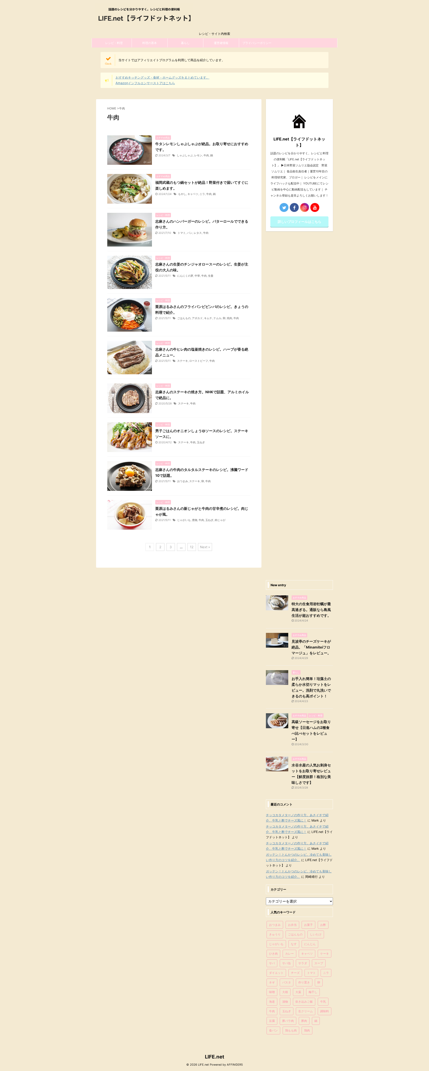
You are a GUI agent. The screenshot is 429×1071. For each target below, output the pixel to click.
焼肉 (229, 318)
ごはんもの (184, 318)
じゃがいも (184, 520)
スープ (318, 963)
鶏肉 (307, 1030)
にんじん (310, 944)
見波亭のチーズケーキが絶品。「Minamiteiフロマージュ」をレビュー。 (311, 647)
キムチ (208, 318)
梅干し (313, 992)
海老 (272, 1001)
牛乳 (323, 1001)
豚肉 (304, 1021)
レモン (198, 155)
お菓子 (308, 925)
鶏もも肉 (291, 1030)
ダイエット (276, 973)
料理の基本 (149, 43)
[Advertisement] (299, 405)
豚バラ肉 (288, 1021)
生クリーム (305, 1011)
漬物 (285, 1001)
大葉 (298, 992)
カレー (289, 953)
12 (191, 547)
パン (189, 232)
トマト (182, 232)
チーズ (295, 973)
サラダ (302, 963)
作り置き (304, 982)
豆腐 (272, 1021)
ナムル (217, 318)
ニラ (202, 194)
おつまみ (182, 481)
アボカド (197, 318)
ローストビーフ (198, 360)
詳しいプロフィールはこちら (299, 222)
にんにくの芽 (185, 275)
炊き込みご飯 (304, 1001)
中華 (197, 275)
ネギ (272, 982)
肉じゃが (220, 520)
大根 (285, 992)
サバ (272, 963)
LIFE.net (214, 1057)
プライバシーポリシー (256, 43)
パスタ (286, 982)
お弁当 (292, 925)
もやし (182, 194)
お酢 (323, 925)
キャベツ (192, 194)
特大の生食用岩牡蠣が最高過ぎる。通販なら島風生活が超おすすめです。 (311, 610)
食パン (273, 1030)
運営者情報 (221, 43)
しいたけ (316, 934)
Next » (205, 547)
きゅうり (275, 934)
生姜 (210, 275)
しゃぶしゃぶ (185, 155)
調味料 (324, 1011)
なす (294, 944)
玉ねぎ (201, 442)
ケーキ (324, 953)
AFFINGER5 (235, 1064)
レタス (198, 232)
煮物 (194, 520)
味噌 (272, 992)
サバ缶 (286, 963)
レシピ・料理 (114, 43)
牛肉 (206, 155)
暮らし (185, 43)
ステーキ (182, 360)
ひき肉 (273, 953)
